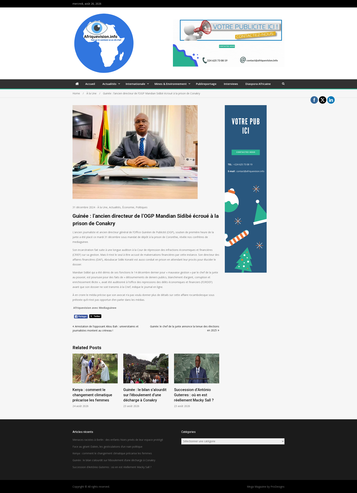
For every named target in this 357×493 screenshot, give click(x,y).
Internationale (135, 84)
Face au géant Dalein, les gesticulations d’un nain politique (107, 446)
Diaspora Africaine (258, 84)
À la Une (102, 207)
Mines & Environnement (171, 84)
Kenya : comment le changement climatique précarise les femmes (92, 394)
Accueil (90, 84)
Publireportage (206, 84)
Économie (128, 207)
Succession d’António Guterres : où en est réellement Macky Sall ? (194, 394)
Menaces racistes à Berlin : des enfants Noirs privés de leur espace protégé (118, 439)
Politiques (141, 207)
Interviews (231, 84)
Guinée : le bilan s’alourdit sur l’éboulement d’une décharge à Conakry (144, 394)
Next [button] (216, 383)
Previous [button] (74, 383)
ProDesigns (277, 486)
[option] (95, 381)
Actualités (109, 84)
